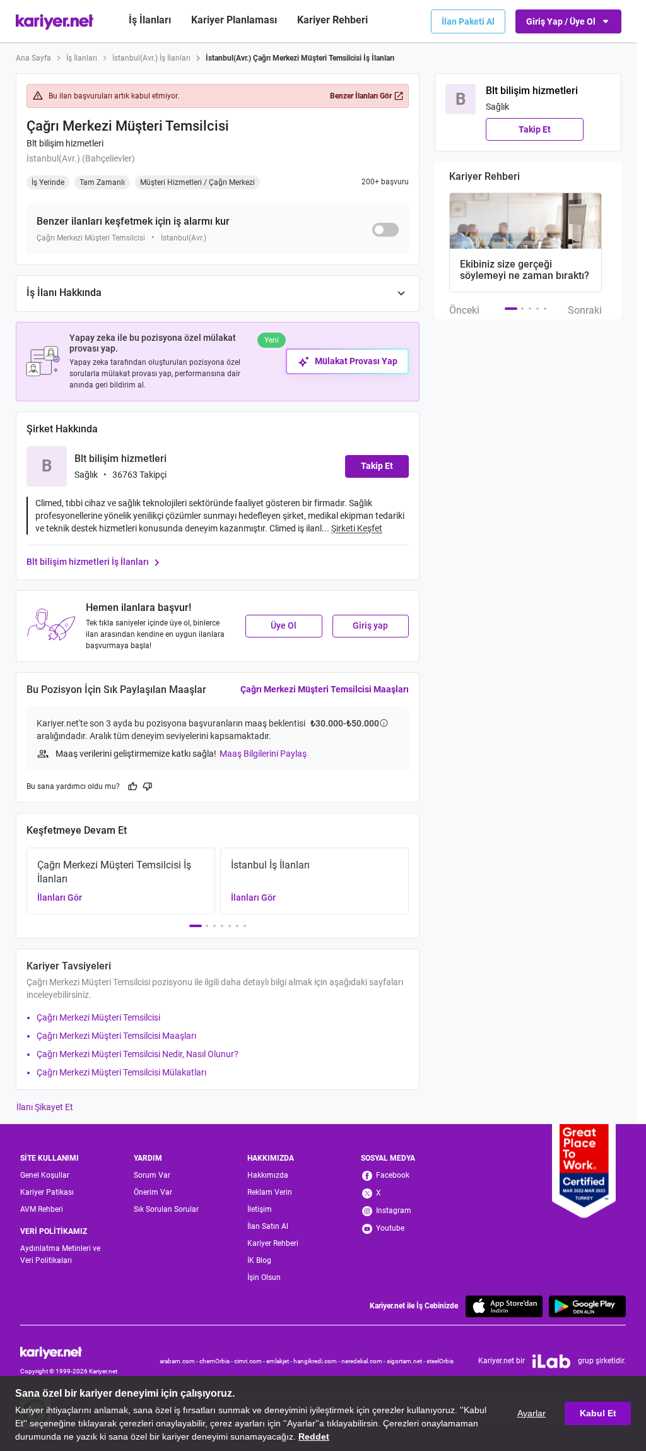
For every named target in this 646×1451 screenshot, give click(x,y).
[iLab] (551, 1361)
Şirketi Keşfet (356, 528)
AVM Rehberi (41, 1209)
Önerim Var (153, 1192)
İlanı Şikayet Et (44, 1107)
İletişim (259, 1209)
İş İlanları (150, 20)
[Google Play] (587, 1306)
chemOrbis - (216, 1361)
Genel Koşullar (44, 1175)
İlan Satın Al (267, 1226)
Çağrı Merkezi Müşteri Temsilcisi (98, 1017)
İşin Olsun (264, 1277)
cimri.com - (250, 1361)
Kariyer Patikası (47, 1192)
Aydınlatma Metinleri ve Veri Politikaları (60, 1254)
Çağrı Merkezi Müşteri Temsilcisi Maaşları (324, 689)
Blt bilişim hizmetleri (64, 143)
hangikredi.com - (317, 1361)
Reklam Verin (269, 1192)
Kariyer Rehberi (272, 1243)
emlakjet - (279, 1361)
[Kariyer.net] (68, 1352)
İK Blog (259, 1260)
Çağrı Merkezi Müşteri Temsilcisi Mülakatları (121, 1072)
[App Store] (504, 1306)
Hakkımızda (267, 1175)
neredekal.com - (364, 1361)
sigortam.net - (406, 1361)
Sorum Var (152, 1175)
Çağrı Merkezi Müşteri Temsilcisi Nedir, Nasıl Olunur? (137, 1054)
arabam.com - (179, 1361)
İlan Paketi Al (468, 21)
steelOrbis (440, 1361)
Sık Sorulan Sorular (166, 1209)
